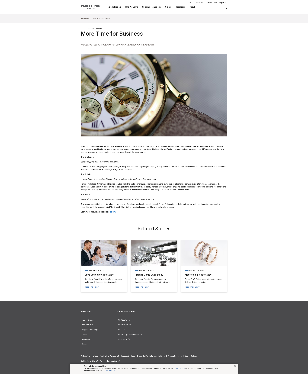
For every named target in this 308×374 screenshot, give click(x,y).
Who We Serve (131, 7)
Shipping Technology (151, 7)
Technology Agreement (109, 356)
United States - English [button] (215, 3)
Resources (180, 7)
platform (112, 212)
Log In (189, 3)
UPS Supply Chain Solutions (129, 334)
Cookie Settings (191, 356)
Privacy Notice (174, 356)
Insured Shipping (113, 7)
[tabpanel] (104, 266)
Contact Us (199, 3)
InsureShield (123, 325)
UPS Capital (123, 320)
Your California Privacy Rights (151, 356)
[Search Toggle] (224, 8)
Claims (168, 7)
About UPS (122, 339)
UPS (120, 330)
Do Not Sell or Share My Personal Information (99, 361)
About (192, 7)
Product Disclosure (129, 356)
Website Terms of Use (89, 356)
